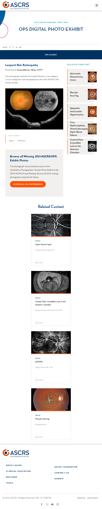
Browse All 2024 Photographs (28, 184)
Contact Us (61, 473)
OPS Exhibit (51, 55)
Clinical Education (18, 471)
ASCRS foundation (66, 467)
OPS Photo (21, 141)
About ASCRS (14, 465)
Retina (11, 141)
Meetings (11, 477)
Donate (59, 479)
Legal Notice (92, 498)
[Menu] (96, 5)
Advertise (81, 498)
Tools (9, 483)
